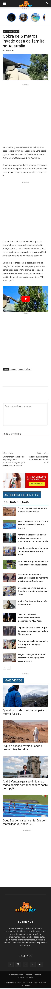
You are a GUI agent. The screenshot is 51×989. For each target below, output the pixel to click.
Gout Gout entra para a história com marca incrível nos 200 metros (33, 524)
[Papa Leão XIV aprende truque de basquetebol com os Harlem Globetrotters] (9, 631)
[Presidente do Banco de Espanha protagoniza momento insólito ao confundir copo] (9, 577)
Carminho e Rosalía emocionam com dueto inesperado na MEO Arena (30, 617)
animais (13, 369)
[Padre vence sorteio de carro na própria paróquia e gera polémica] (9, 644)
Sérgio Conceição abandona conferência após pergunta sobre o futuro (31, 657)
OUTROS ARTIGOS (16, 502)
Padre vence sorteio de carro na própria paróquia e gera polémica (33, 644)
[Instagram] (18, 964)
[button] (4, 3)
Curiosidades (8, 31)
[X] (33, 964)
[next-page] (8, 668)
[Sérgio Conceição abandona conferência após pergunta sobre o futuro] (9, 657)
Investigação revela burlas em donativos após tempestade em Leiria (33, 591)
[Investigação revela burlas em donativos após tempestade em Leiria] (9, 591)
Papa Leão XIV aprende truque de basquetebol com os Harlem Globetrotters (33, 631)
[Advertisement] (25, 115)
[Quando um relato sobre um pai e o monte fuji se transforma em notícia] (25, 696)
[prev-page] (4, 668)
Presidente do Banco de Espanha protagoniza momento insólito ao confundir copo (33, 577)
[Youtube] (40, 964)
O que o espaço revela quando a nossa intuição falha (23, 747)
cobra (21, 369)
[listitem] (11, 17)
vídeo (28, 369)
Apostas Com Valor (25, 977)
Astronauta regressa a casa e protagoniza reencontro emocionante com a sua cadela (33, 538)
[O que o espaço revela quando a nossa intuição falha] (9, 511)
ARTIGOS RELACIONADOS (21, 495)
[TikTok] (25, 964)
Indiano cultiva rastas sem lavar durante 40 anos (38, 460)
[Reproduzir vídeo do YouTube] (25, 299)
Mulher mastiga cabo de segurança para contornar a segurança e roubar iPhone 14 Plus (14, 461)
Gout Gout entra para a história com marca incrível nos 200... (25, 822)
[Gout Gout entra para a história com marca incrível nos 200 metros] (9, 524)
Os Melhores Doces (15, 974)
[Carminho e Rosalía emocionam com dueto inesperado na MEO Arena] (9, 617)
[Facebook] (11, 964)
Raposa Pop (10, 51)
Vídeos (16, 31)
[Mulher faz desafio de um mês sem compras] (9, 604)
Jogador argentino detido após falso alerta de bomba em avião (33, 551)
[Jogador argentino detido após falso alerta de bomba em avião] (9, 551)
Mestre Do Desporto (33, 974)
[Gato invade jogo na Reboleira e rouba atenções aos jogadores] (9, 564)
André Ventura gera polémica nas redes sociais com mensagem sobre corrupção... (25, 785)
